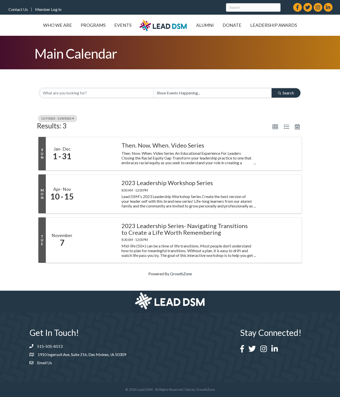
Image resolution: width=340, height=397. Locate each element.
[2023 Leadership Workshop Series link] (97, 194)
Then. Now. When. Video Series (162, 145)
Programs (93, 25)
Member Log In (48, 9)
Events (122, 25)
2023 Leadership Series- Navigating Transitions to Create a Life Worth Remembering (184, 229)
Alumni (205, 25)
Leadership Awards (273, 25)
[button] (275, 127)
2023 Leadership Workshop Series (167, 183)
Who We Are (57, 25)
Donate (232, 25)
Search (288, 92)
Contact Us (18, 9)
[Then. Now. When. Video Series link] (97, 153)
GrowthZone (181, 273)
